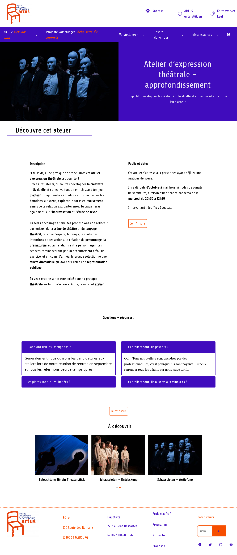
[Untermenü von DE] (236, 35)
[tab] (69, 347)
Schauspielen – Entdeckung (119, 480)
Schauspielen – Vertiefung (175, 480)
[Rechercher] (219, 531)
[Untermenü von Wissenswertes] (217, 35)
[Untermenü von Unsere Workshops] (182, 35)
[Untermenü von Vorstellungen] (144, 35)
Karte (220, 11)
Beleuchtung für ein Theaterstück (62, 480)
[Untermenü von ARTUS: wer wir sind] (36, 35)
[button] (117, 487)
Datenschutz (205, 517)
